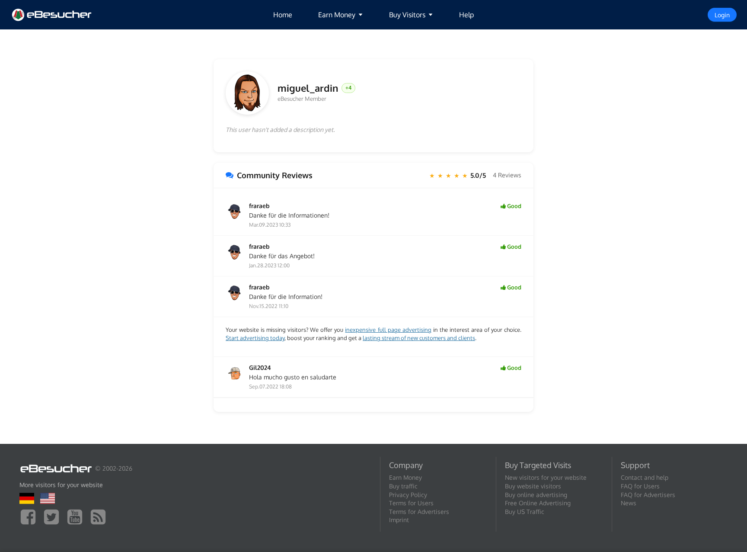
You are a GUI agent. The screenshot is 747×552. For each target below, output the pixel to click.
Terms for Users (411, 503)
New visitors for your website (546, 477)
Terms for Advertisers (419, 511)
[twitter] (53, 516)
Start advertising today (255, 337)
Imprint (399, 519)
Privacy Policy (408, 494)
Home (282, 14)
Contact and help (644, 477)
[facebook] (30, 516)
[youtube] (77, 516)
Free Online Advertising (538, 503)
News (628, 503)
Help (466, 14)
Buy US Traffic (524, 511)
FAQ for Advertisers (648, 494)
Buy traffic (403, 486)
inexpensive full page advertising (388, 329)
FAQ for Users (640, 486)
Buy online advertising (536, 494)
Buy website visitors (533, 486)
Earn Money (405, 477)
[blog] (100, 516)
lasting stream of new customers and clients (419, 337)
